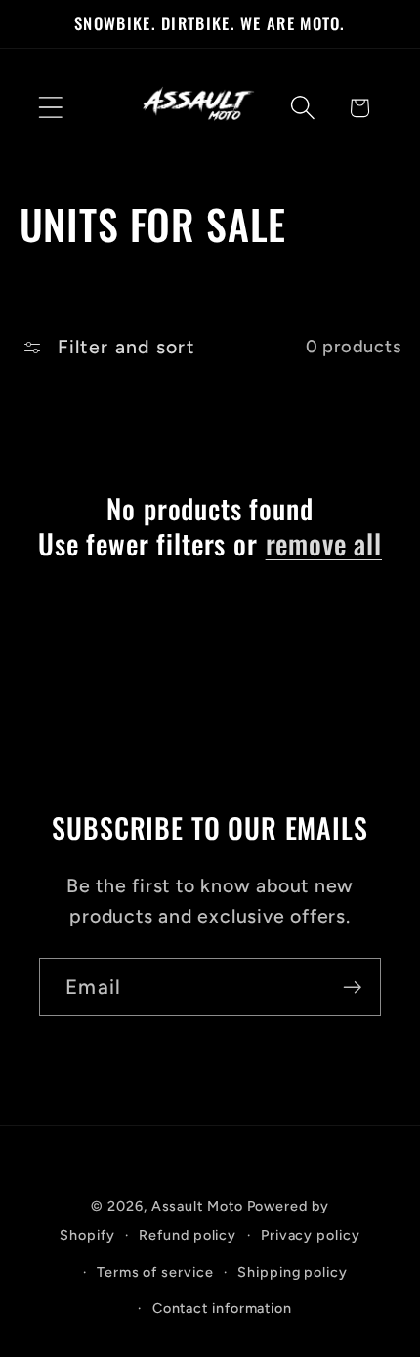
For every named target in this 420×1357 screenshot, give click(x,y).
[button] (50, 108)
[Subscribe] (352, 987)
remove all (324, 543)
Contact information (222, 1308)
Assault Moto (197, 1205)
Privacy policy (310, 1235)
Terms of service (155, 1272)
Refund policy (187, 1235)
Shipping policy (292, 1272)
